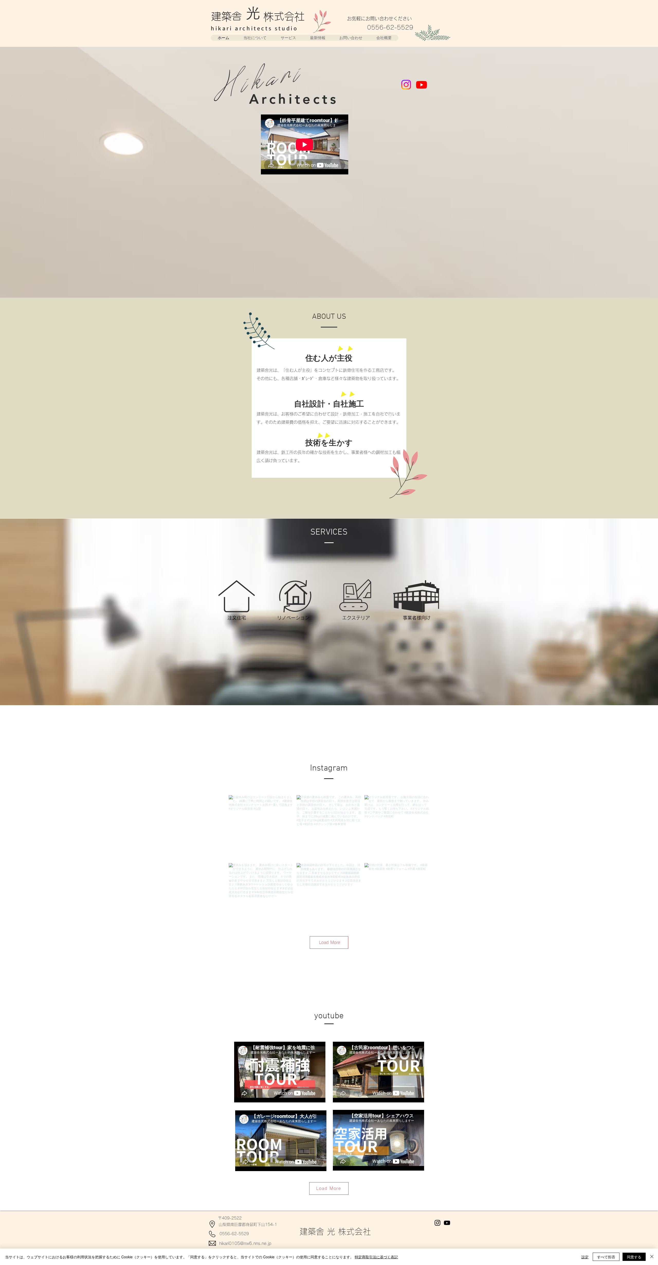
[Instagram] (406, 84)
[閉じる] (652, 1257)
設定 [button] (585, 1256)
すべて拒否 (606, 1256)
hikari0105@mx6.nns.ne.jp (245, 1243)
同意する (634, 1256)
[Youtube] (421, 84)
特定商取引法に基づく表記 (376, 1256)
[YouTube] (447, 1223)
